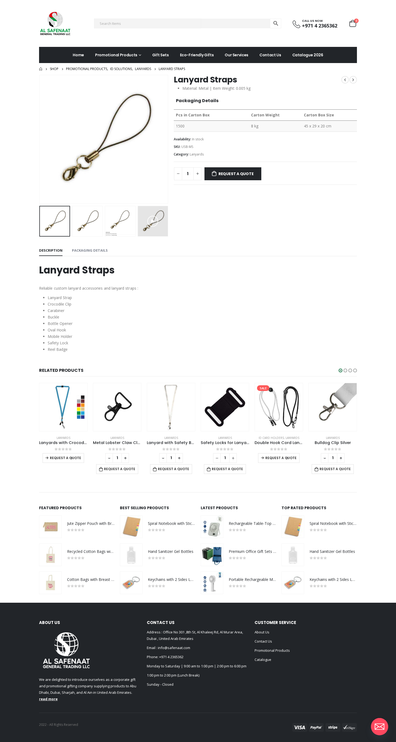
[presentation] (40, 139)
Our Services (236, 55)
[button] (340, 370)
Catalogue (263, 659)
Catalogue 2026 (307, 55)
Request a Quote (236, 173)
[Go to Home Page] (40, 69)
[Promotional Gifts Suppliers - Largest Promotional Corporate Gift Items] (55, 23)
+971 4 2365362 (171, 656)
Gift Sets (160, 55)
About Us (262, 632)
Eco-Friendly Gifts (197, 55)
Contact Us (270, 55)
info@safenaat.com (173, 647)
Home (78, 55)
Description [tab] (50, 250)
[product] (63, 407)
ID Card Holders (217, 438)
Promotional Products (116, 55)
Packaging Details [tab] (90, 250)
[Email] (379, 726)
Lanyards (197, 154)
